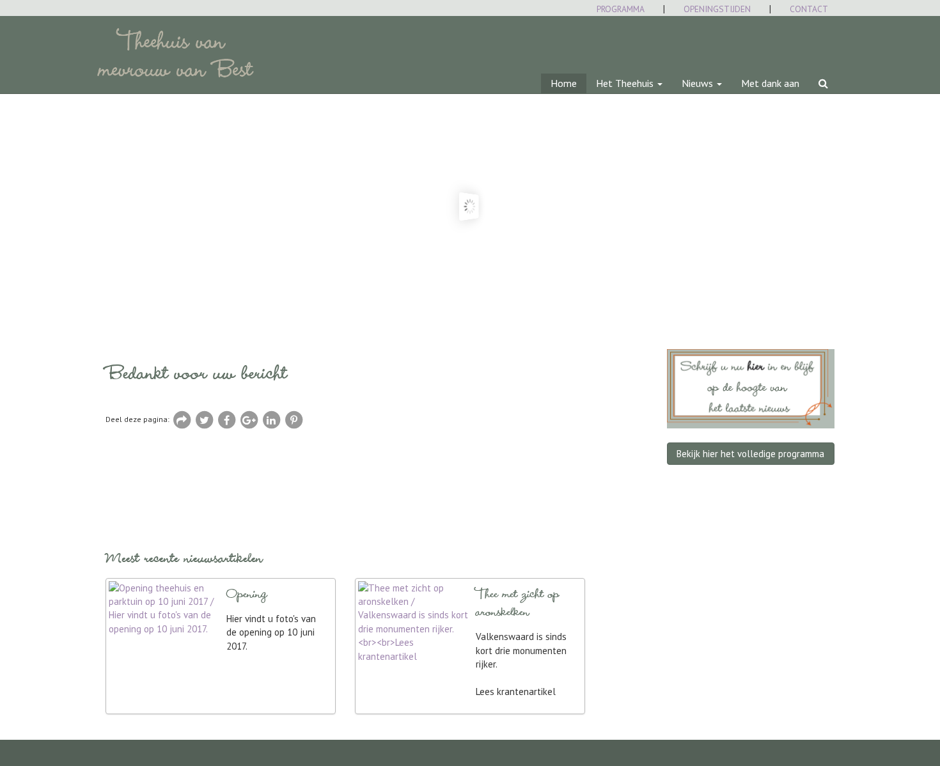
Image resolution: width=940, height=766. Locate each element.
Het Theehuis (626, 83)
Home (564, 83)
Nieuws (699, 83)
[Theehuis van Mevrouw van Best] (105, 32)
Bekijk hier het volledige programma (750, 454)
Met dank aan (770, 83)
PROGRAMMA (621, 9)
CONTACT (809, 9)
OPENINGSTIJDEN (717, 9)
